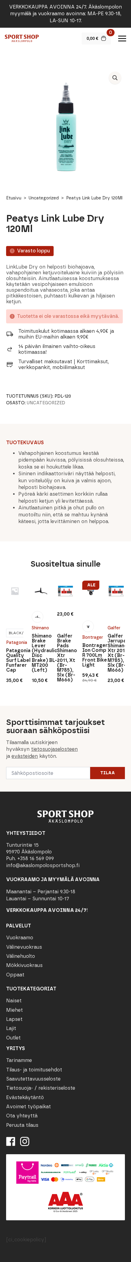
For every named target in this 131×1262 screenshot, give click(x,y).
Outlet (13, 1038)
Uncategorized (44, 198)
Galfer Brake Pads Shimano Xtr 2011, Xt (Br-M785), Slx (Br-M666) (65, 658)
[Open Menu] (122, 38)
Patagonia (14, 642)
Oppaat (15, 975)
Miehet (14, 1010)
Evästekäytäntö (25, 1097)
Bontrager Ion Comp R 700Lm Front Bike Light (90, 655)
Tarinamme (19, 1060)
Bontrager (90, 637)
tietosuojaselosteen (54, 749)
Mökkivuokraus (24, 965)
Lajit (11, 1028)
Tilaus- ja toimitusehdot (34, 1070)
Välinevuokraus (24, 947)
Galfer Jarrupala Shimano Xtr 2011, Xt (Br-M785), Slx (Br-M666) (116, 653)
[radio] (37, 617)
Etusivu (13, 198)
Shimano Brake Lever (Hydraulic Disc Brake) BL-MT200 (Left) (40, 653)
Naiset (14, 1001)
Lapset (14, 1019)
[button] (115, 78)
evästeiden (25, 756)
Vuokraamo (19, 937)
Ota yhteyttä (21, 1116)
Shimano (40, 628)
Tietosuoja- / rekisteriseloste (40, 1088)
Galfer (114, 628)
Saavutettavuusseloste (33, 1079)
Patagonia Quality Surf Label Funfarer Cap (14, 660)
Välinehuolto (20, 956)
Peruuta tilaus (22, 1125)
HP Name (6, 710)
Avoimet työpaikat (28, 1106)
